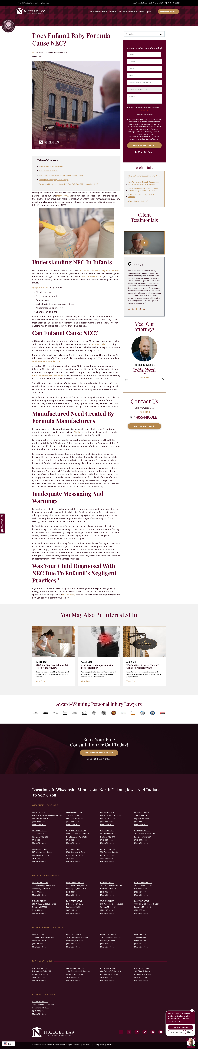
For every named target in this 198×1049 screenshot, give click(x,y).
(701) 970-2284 (72, 944)
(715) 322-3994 (106, 821)
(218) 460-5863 (38, 910)
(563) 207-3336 (38, 977)
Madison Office (39, 812)
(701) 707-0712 (106, 944)
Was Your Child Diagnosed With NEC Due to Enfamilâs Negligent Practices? (68, 184)
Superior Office (141, 812)
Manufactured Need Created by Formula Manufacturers (61, 175)
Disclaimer (140, 114)
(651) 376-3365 (38, 892)
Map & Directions (39, 824)
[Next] (162, 380)
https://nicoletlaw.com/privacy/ (140, 136)
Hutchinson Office (143, 882)
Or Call (99, 758)
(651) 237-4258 (106, 910)
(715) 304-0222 (106, 840)
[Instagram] (129, 1032)
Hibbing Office (107, 882)
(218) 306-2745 (106, 892)
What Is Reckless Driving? (138, 201)
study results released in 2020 (46, 361)
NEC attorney (68, 594)
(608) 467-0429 (38, 821)
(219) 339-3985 (38, 1011)
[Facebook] (121, 1032)
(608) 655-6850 (106, 858)
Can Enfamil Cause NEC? (48, 171)
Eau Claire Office (142, 831)
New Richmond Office (76, 831)
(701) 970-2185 (140, 944)
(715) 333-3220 (72, 821)
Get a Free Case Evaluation (144, 426)
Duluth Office (39, 901)
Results (111, 12)
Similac (77, 432)
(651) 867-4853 (140, 910)
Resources (121, 12)
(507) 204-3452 (72, 910)
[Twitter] (144, 1032)
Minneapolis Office (75, 882)
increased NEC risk (101, 344)
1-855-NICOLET (146, 417)
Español (148, 12)
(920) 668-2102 (72, 858)
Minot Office (38, 934)
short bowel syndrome (92, 276)
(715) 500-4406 (38, 840)
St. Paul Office (107, 901)
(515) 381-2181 (106, 977)
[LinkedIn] (152, 1032)
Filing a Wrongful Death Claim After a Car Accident (144, 177)
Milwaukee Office (40, 849)
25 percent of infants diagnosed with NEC (100, 270)
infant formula (63, 195)
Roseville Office (141, 901)
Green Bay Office (74, 849)
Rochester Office (74, 901)
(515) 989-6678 (72, 977)
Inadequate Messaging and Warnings (53, 180)
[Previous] (126, 380)
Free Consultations (140, 3)
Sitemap (110, 1044)
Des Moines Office (108, 968)
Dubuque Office (39, 968)
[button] (93, 10)
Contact (141, 12)
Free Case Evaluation (168, 12)
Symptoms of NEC (41, 287)
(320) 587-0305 (140, 892)
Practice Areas (100, 12)
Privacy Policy (149, 114)
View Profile (144, 377)
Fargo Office (140, 934)
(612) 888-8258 (72, 892)
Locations (131, 12)
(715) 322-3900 (140, 840)
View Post (40, 681)
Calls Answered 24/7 (164, 3)
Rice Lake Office (39, 831)
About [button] (90, 12)
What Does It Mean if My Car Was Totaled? (141, 195)
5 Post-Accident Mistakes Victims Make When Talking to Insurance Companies (143, 189)
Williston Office (108, 934)
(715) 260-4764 (72, 840)
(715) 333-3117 (140, 821)
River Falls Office (74, 812)
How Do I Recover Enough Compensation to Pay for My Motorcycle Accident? (144, 183)
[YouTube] (160, 1032)
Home (34, 52)
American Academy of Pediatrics (47, 375)
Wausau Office (107, 812)
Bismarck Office (73, 934)
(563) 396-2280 (140, 977)
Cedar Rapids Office (75, 968)
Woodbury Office (40, 882)
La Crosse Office (107, 849)
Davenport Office (142, 968)
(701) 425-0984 (38, 944)
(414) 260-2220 (38, 858)
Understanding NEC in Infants (51, 166)
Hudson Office (107, 831)
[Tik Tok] (136, 1032)
